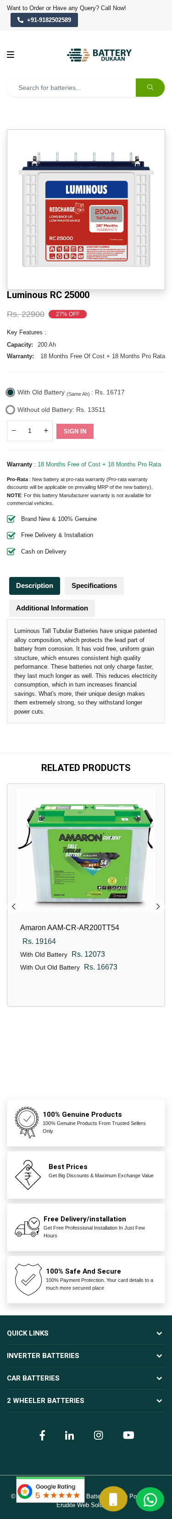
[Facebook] (41, 1434)
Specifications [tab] (94, 585)
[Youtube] (127, 1434)
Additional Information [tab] (52, 608)
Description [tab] (34, 585)
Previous (14, 907)
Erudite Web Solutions (86, 1505)
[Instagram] (97, 1434)
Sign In (75, 431)
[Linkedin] (68, 1434)
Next (158, 907)
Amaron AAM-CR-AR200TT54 (69, 927)
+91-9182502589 (49, 20)
